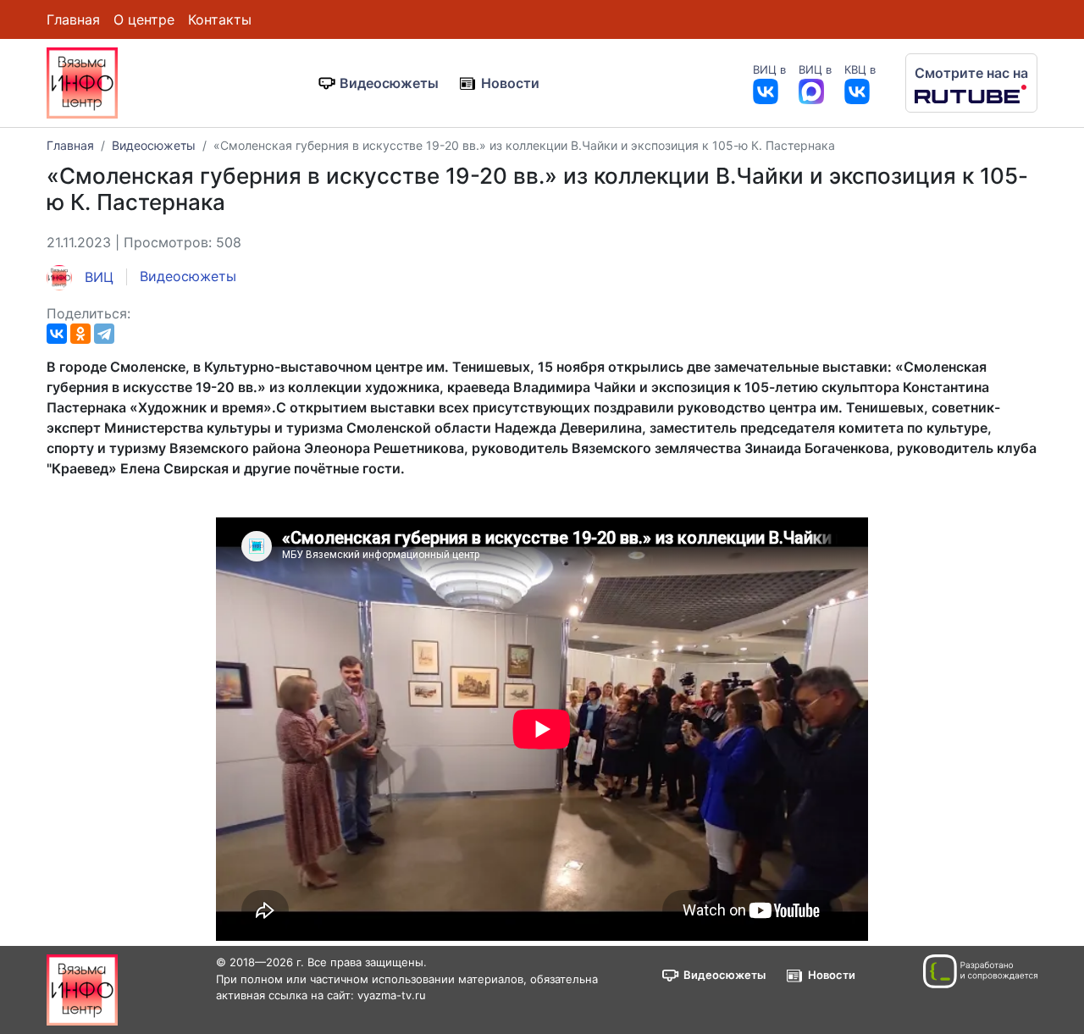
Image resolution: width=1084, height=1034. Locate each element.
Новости (510, 83)
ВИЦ (96, 276)
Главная (73, 19)
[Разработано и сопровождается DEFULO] (980, 971)
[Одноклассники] (80, 333)
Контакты (220, 19)
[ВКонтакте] (57, 333)
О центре (143, 19)
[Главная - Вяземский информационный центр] (82, 81)
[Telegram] (104, 333)
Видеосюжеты (389, 83)
